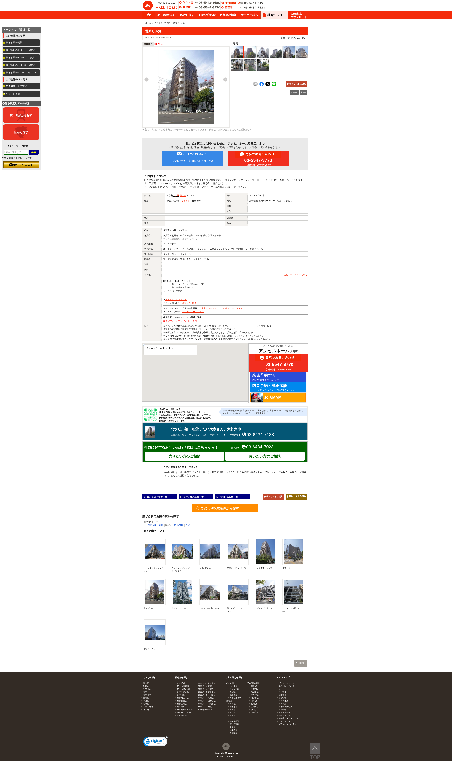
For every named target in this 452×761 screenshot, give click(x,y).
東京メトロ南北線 (206, 707)
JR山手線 (181, 683)
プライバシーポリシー (288, 724)
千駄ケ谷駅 (234, 689)
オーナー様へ (249, 14)
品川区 (146, 698)
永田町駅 (255, 692)
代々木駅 (233, 686)
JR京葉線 (181, 695)
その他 (146, 710)
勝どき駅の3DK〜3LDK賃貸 (20, 65)
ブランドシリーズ (286, 683)
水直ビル (286, 568)
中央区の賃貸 (13, 93)
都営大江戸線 (173, 200)
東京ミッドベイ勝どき (236, 568)
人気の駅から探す (234, 677)
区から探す (187, 14)
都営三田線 (182, 704)
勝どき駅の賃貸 (14, 42)
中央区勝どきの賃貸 (16, 86)
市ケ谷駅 (255, 695)
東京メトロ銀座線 (206, 686)
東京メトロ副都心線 (207, 701)
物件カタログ (284, 715)
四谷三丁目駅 (235, 698)
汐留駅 (254, 710)
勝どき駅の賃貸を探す (176, 299)
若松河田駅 (234, 724)
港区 (145, 692)
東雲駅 (233, 715)
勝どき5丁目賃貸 (190, 303)
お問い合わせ (207, 14)
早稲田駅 (233, 733)
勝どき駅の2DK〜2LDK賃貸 (20, 57)
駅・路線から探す (21, 115)
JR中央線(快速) (184, 689)
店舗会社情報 (228, 14)
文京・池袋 (148, 707)
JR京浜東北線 (183, 692)
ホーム (148, 15)
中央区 (167, 23)
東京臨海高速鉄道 (184, 710)
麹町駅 (254, 686)
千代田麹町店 (286, 707)
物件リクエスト (23, 164)
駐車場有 (294, 92)
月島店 (283, 704)
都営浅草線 (182, 707)
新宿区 (146, 683)
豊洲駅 (233, 710)
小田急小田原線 (205, 710)
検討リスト (283, 689)
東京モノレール (184, 712)
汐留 (187, 525)
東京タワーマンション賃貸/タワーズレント (221, 308)
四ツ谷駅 (255, 698)
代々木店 (284, 701)
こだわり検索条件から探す (220, 508)
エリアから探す (148, 677)
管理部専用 (251, 434)
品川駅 (254, 704)
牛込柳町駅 (234, 721)
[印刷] (255, 86)
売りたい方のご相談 (184, 456)
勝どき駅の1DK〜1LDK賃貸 (20, 50)
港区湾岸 (147, 695)
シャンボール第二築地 (209, 608)
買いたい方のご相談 (265, 456)
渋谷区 (146, 686)
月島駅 (233, 704)
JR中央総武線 (183, 686)
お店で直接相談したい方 (265, 377)
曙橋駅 (233, 727)
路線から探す (181, 677)
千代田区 (147, 689)
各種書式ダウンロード (298, 15)
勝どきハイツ (150, 649)
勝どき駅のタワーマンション (21, 72)
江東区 (146, 704)
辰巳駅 (233, 712)
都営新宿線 (182, 701)
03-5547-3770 (258, 160)
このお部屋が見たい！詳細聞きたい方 (273, 387)
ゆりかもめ (182, 715)
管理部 (283, 710)
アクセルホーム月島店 (193, 311)
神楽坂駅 (233, 730)
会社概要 (282, 692)
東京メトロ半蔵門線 (207, 689)
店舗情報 (282, 698)
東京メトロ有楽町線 (207, 692)
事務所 (303, 92)
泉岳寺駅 (255, 712)
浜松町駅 (255, 707)
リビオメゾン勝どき (263, 608)
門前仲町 (152, 525)
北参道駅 (233, 695)
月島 (161, 525)
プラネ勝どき (205, 568)
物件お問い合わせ (286, 686)
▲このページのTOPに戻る (294, 274)
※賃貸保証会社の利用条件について (180, 238)
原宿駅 (233, 692)
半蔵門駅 (255, 689)
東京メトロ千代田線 (207, 695)
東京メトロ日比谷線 (207, 704)
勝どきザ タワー (179, 608)
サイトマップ (283, 677)
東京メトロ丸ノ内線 (207, 683)
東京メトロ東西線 (206, 698)
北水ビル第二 (150, 608)
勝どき (183, 195)
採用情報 (282, 695)
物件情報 (158, 23)
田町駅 (254, 701)
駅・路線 (167, 14)
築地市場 (178, 525)
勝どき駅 (186, 200)
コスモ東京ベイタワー (264, 568)
